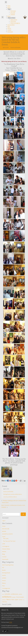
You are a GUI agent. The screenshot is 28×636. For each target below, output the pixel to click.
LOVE (3, 544)
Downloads (5, 559)
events (12, 494)
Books (4, 570)
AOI (3, 567)
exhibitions (10, 497)
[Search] (23, 514)
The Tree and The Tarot (9, 541)
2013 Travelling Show (7, 565)
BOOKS (4, 531)
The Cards (5, 538)
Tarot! (3, 536)
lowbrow (4, 599)
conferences (14, 594)
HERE (10, 622)
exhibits (16, 494)
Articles (4, 551)
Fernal (4, 580)
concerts (5, 497)
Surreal (20, 599)
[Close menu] (6, 2)
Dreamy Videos (6, 549)
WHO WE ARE (5, 529)
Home (3, 526)
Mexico (20, 494)
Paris (3, 586)
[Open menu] (2, 17)
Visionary (4, 602)
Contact (4, 557)
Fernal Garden (20, 597)
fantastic (14, 597)
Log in (3, 520)
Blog (3, 554)
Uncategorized (6, 588)
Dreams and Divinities (8, 491)
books (3, 594)
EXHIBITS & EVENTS (7, 534)
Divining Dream (6, 494)
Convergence (5, 546)
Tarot (23, 599)
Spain (16, 599)
